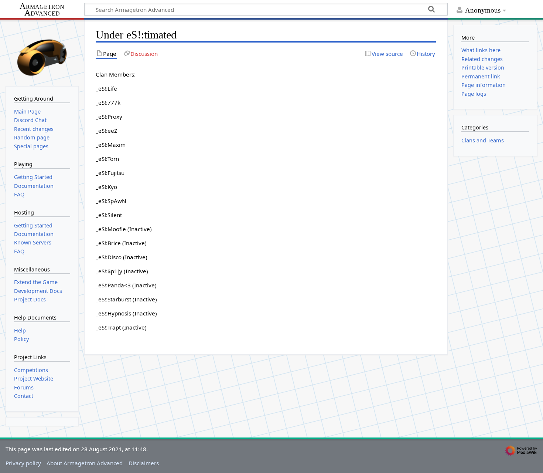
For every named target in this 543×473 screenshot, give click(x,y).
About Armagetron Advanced (85, 463)
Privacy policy (23, 463)
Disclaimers (144, 463)
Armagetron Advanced (42, 10)
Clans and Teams (482, 140)
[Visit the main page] (42, 52)
